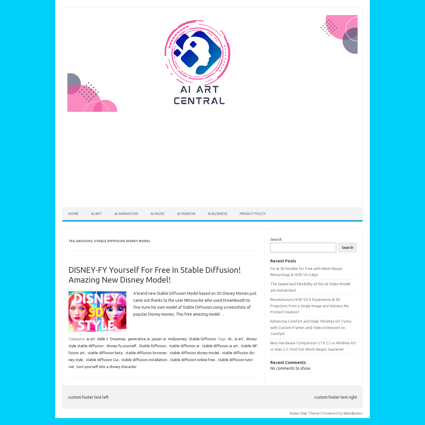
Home (73, 214)
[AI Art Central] (212, 110)
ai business (217, 214)
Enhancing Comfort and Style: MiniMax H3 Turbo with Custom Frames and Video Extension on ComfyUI (311, 327)
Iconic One (298, 413)
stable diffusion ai (184, 346)
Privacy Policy (253, 214)
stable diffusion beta (105, 353)
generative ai (139, 339)
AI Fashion (186, 214)
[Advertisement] (212, 155)
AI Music (158, 214)
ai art (96, 214)
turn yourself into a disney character (107, 367)
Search (276, 239)
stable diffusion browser (146, 353)
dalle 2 (102, 339)
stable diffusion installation (144, 360)
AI (230, 339)
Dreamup (118, 339)
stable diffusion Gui (102, 360)
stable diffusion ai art (220, 346)
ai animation (126, 214)
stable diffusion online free (192, 360)
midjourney (177, 339)
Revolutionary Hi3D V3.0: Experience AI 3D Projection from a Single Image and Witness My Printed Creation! (309, 305)
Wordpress (352, 413)
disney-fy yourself (121, 346)
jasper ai (159, 339)
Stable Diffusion (202, 339)
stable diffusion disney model (194, 353)
